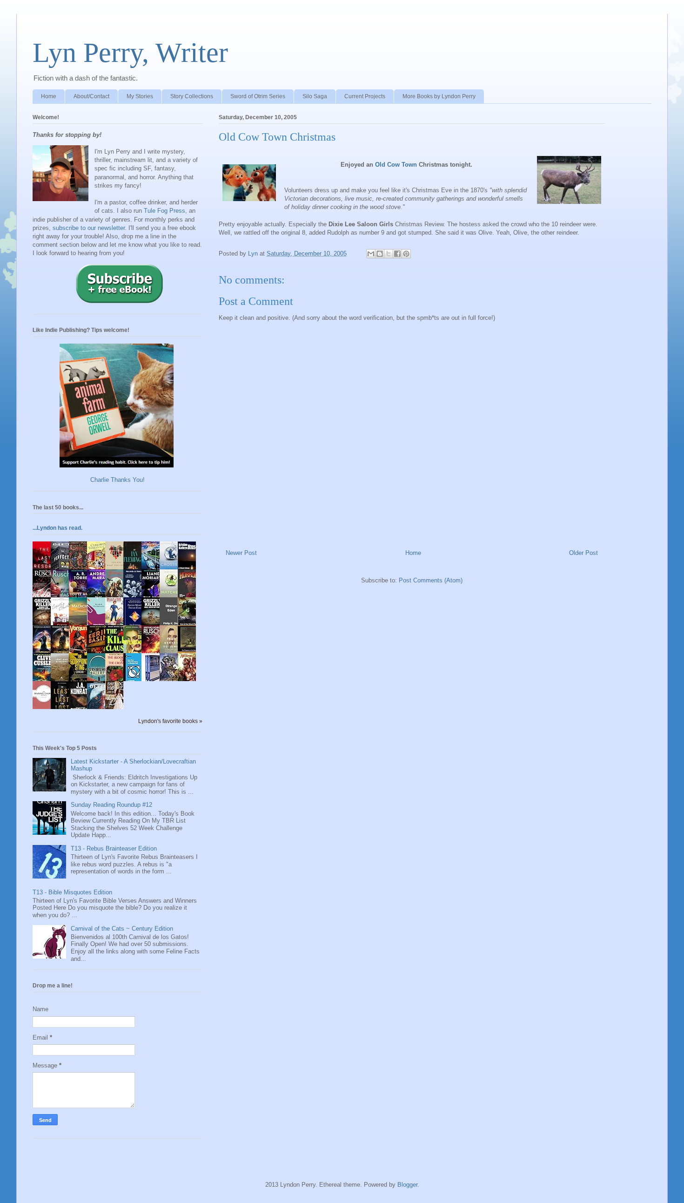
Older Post (583, 552)
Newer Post (241, 552)
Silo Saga (314, 96)
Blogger (407, 1184)
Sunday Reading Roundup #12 (111, 804)
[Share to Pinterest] (406, 253)
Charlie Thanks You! (117, 479)
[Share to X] (388, 253)
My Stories (140, 96)
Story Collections (191, 96)
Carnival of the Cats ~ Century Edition (122, 928)
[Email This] (371, 253)
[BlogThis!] (379, 253)
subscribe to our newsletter (89, 227)
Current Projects (364, 96)
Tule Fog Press (164, 210)
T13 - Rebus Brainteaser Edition (114, 848)
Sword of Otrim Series (257, 96)
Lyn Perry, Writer (130, 52)
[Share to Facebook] (397, 253)
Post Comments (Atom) (431, 580)
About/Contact (91, 96)
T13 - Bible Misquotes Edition (72, 892)
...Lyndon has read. (57, 528)
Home (48, 96)
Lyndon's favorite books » (170, 721)
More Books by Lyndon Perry (439, 96)
